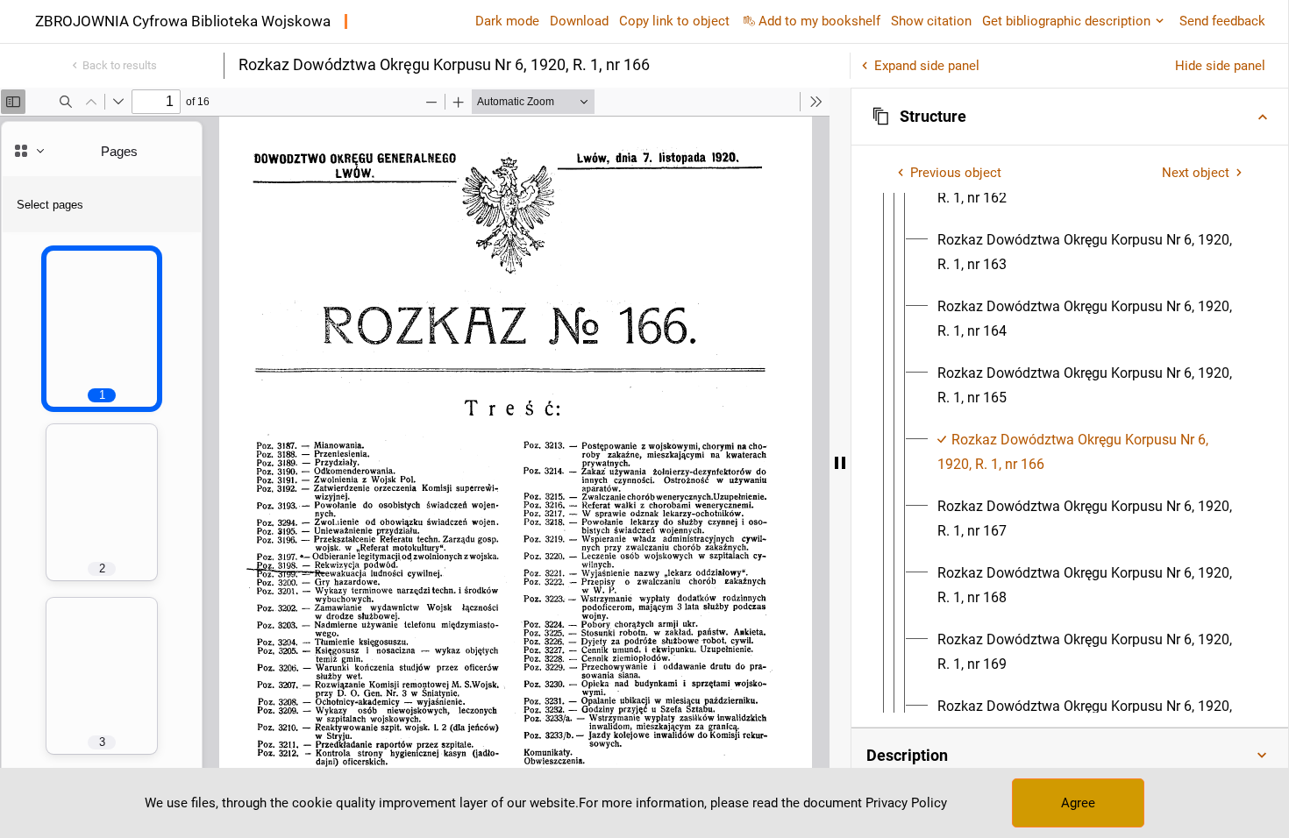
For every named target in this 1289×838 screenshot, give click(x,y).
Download (579, 21)
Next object (1195, 173)
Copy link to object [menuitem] (674, 21)
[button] (1069, 117)
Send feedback (1222, 21)
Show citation (931, 21)
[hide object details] (840, 463)
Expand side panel (926, 66)
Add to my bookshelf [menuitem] (819, 21)
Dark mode (507, 21)
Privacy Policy (906, 803)
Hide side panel (1220, 66)
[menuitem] (1091, 252)
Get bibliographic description (1066, 21)
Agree (1078, 803)
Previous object (955, 173)
